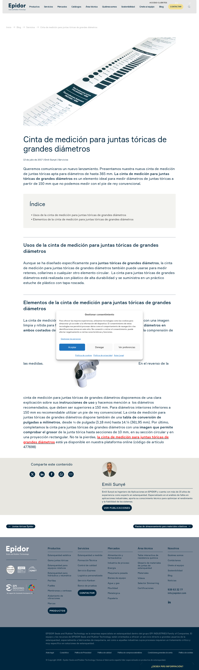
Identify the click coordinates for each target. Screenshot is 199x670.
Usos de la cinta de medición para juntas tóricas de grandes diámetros (79, 215)
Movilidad (113, 588)
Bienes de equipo (117, 578)
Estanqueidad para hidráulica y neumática (59, 574)
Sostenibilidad (175, 570)
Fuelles (51, 585)
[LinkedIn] (169, 602)
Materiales (143, 573)
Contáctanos (174, 560)
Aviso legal (50, 652)
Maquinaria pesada (118, 573)
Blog (170, 575)
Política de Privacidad (83, 652)
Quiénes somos (175, 555)
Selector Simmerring (148, 583)
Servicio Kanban (86, 580)
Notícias (172, 580)
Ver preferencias (127, 347)
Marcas (51, 603)
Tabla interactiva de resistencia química (148, 556)
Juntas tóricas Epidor (22, 526)
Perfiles (52, 580)
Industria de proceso (118, 562)
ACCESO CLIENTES (158, 3)
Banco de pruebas (87, 585)
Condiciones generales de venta (160, 652)
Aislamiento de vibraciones (55, 597)
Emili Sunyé (50, 159)
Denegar (99, 347)
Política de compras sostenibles (130, 652)
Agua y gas (113, 583)
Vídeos (141, 578)
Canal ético (64, 652)
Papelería (113, 598)
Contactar (87, 593)
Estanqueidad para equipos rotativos (57, 566)
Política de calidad (104, 652)
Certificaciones (145, 588)
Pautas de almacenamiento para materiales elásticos (161, 526)
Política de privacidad (102, 355)
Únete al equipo (176, 565)
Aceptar (72, 347)
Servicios (63, 159)
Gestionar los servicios (71, 338)
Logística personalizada (90, 575)
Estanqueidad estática (59, 555)
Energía (112, 568)
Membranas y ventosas (60, 590)
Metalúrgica (114, 593)
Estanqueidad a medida (90, 555)
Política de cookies (83, 355)
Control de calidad (87, 565)
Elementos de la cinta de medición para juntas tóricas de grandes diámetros (83, 219)
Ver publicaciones (117, 508)
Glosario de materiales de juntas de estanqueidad (149, 565)
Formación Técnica (87, 560)
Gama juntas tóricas (58, 560)
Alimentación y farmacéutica (115, 556)
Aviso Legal (119, 355)
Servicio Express (86, 570)
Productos (57, 610)
